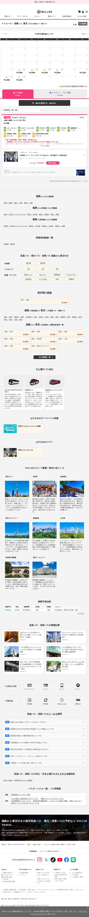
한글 (11, 899)
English (5, 899)
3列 (43, 269)
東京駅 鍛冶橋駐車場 (40, 801)
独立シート (28, 275)
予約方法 (9, 701)
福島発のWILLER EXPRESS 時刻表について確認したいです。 (33, 729)
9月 (83, 34)
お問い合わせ (7, 892)
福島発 (6, 244)
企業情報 (5, 890)
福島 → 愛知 (8, 203)
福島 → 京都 (18, 203)
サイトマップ (79, 890)
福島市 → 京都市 (48, 226)
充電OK (71, 279)
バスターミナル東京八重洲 (58, 801)
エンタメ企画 (81, 16)
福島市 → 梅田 (60, 226)
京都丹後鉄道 (66, 16)
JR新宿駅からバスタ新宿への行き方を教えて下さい (29, 742)
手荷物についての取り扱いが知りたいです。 (27, 763)
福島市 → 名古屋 (34, 226)
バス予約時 (75, 875)
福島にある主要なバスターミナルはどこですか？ (28, 722)
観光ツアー (52, 16)
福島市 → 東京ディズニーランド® (15, 226)
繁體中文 (17, 899)
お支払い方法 (11, 686)
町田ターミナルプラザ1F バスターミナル (25, 803)
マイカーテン (71, 275)
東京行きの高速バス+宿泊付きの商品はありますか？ (30, 749)
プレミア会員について (43, 875)
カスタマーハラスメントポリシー (36, 892)
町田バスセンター (76, 801)
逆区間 (84, 24)
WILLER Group (7, 905)
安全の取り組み (7, 877)
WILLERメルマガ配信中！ (44, 882)
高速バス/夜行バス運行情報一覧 (44, 2)
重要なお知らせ (7, 872)
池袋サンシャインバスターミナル (52, 799)
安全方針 (5, 879)
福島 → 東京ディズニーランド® (15, 214)
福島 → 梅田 (55, 214)
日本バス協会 (7, 780)
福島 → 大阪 (28, 203)
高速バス (7, 16)
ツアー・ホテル (22, 16)
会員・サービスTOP (43, 872)
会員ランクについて (43, 879)
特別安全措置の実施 (9, 881)
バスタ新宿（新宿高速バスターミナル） (25, 799)
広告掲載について (19, 892)
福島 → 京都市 (44, 214)
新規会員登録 (24, 872)
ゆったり (43, 275)
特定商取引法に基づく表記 (65, 890)
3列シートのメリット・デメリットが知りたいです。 (30, 756)
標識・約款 (31, 890)
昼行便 (28, 263)
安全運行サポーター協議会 (23, 780)
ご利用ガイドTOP (60, 872)
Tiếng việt (33, 899)
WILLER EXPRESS (19, 905)
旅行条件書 (22, 890)
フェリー (37, 16)
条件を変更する (44, 103)
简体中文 (25, 899)
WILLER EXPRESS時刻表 (61, 875)
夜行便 (42, 263)
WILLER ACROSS (43, 905)
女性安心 (28, 279)
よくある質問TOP (77, 872)
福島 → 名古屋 (32, 214)
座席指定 (57, 275)
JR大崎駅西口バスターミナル (21, 801)
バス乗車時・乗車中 (78, 877)
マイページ (23, 875)
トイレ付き (43, 279)
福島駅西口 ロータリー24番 (20, 795)
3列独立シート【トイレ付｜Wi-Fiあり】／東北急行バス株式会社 (43, 155)
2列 (28, 269)
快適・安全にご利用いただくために (60, 879)
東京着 (12, 244)
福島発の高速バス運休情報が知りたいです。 (27, 736)
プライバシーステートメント (46, 890)
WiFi (57, 279)
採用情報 (13, 890)
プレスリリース (7, 875)
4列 (57, 269)
